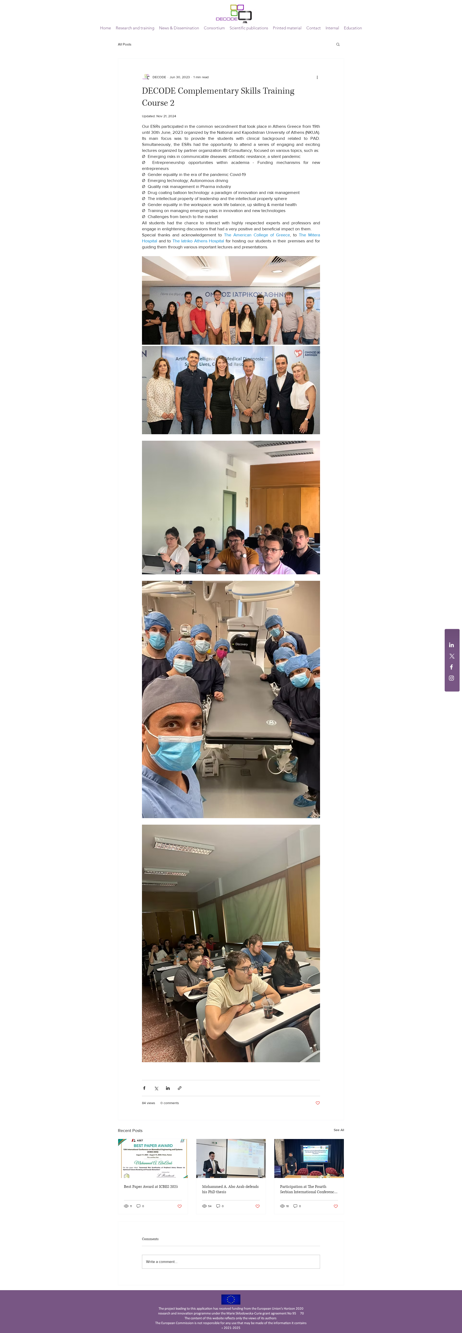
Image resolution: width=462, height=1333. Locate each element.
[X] (451, 656)
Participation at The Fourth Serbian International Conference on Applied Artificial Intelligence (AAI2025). (308, 1189)
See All (339, 1130)
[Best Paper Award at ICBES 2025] (153, 1158)
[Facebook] (451, 667)
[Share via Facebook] (144, 1088)
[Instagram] (451, 678)
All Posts (124, 44)
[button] (214, 28)
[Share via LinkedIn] (168, 1088)
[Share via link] (179, 1088)
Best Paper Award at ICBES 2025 (151, 1186)
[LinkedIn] (451, 644)
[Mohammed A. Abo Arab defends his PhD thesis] (231, 1158)
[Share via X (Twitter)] (156, 1088)
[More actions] (317, 77)
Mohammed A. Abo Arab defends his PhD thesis (230, 1189)
